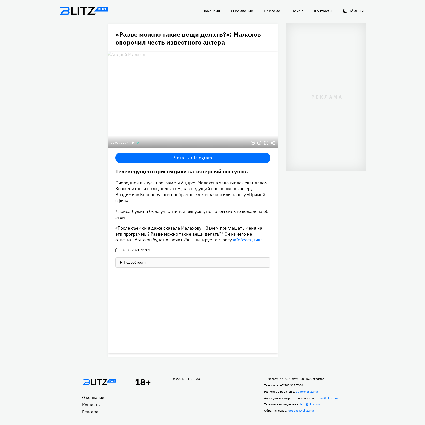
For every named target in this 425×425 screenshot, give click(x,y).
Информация (259, 142)
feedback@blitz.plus (301, 410)
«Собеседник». (248, 240)
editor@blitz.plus (307, 391)
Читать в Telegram (193, 158)
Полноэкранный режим (266, 142)
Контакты (323, 10)
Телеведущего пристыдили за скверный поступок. (181, 171)
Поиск (297, 10)
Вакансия (211, 10)
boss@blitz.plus (327, 398)
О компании (242, 10)
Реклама (272, 10)
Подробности (135, 262)
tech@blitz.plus (310, 404)
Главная (99, 382)
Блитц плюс (83, 11)
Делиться (273, 142)
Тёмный (356, 10)
